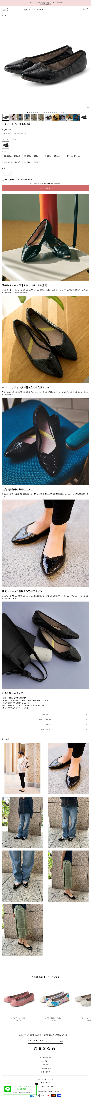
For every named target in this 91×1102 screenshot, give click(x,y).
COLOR (9, 139)
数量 (3, 169)
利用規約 (45, 1065)
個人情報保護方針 (45, 1057)
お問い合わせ (45, 729)
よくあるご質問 (45, 1068)
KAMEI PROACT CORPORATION (45, 1086)
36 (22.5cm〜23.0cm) (12, 156)
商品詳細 (45, 714)
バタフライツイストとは (45, 1079)
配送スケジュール (45, 719)
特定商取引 (45, 1061)
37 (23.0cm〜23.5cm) (32, 156)
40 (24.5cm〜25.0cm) (12, 162)
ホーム (4, 16)
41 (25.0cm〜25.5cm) (32, 162)
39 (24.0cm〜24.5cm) (72, 156)
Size (4, 152)
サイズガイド (45, 724)
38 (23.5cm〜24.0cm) (52, 156)
